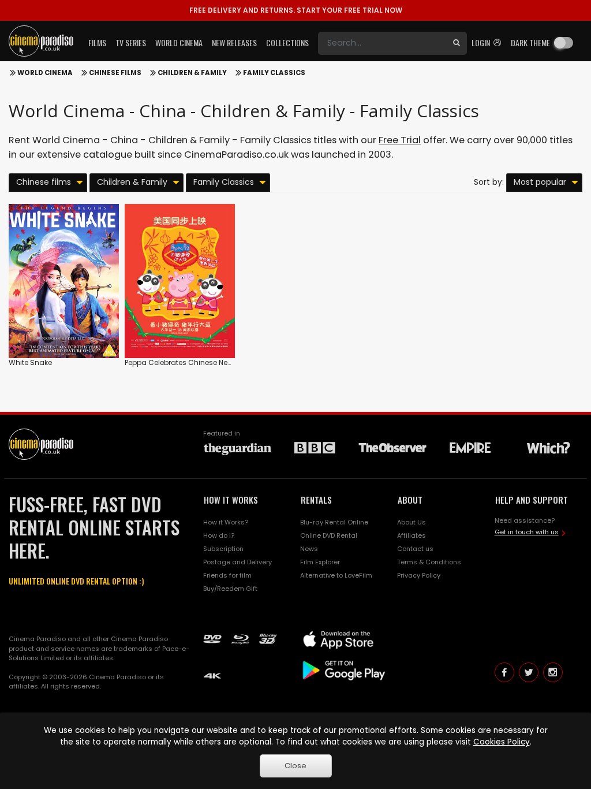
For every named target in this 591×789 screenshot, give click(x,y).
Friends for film (227, 575)
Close (295, 766)
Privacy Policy (418, 575)
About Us (411, 522)
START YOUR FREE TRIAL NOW (295, 10)
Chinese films (115, 72)
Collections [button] (287, 42)
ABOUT (410, 499)
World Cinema (45, 72)
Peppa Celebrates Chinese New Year (187, 362)
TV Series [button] (130, 42)
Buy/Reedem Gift (230, 588)
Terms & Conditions (429, 562)
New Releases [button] (234, 42)
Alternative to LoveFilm (336, 575)
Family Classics (274, 72)
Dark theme (530, 42)
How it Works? (225, 522)
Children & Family (192, 72)
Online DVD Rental (328, 535)
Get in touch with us (527, 532)
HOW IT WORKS (231, 499)
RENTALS (316, 499)
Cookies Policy (501, 741)
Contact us (415, 548)
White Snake (30, 362)
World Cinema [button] (179, 42)
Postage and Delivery (237, 562)
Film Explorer (320, 562)
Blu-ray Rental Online (334, 522)
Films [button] (97, 42)
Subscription (223, 548)
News (309, 548)
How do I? (218, 535)
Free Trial (400, 140)
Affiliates (411, 535)
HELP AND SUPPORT (531, 499)
